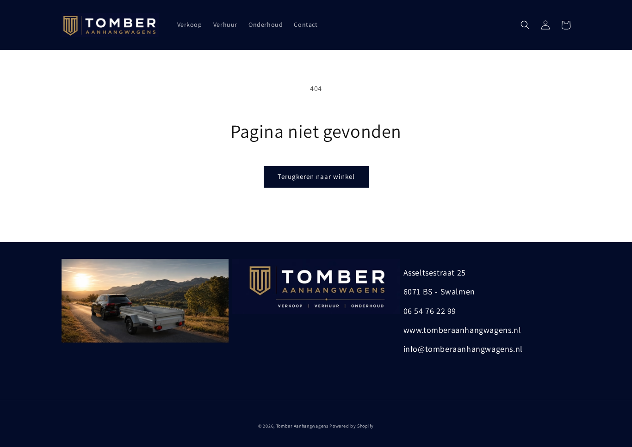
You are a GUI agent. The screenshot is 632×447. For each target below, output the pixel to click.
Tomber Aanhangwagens (302, 426)
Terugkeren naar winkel (316, 176)
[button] (525, 25)
